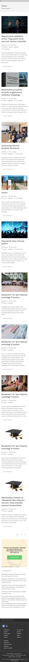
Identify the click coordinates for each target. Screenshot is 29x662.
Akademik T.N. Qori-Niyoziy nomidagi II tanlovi (14, 395)
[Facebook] (3, 626)
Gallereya (19, 637)
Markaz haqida (7, 633)
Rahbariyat (6, 646)
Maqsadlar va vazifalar (7, 630)
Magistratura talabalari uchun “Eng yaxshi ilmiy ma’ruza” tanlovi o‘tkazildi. (13, 39)
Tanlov (10, 47)
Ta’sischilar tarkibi (7, 644)
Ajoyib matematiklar (8, 648)
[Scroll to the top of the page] (27, 620)
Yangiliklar (16, 47)
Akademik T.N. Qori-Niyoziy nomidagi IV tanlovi (14, 296)
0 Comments (6, 49)
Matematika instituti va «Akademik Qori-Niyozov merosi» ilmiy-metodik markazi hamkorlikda (13, 501)
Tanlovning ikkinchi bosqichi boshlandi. (10, 146)
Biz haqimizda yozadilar (20, 630)
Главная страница (5, 8)
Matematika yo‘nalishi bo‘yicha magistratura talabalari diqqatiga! (11, 92)
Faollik (18, 635)
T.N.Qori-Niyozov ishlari (20, 655)
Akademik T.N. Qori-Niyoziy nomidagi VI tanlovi (14, 447)
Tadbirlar (5, 47)
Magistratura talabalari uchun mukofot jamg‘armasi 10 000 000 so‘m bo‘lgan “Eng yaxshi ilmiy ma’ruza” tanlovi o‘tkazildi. (13, 580)
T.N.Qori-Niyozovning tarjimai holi (14, 653)
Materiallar (19, 633)
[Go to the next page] (25, 534)
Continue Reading (8, 66)
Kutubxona (6, 640)
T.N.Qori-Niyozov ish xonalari (14, 656)
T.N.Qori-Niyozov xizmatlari (8, 655)
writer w (5, 45)
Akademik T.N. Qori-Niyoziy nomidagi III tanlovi (14, 343)
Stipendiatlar (6, 642)
